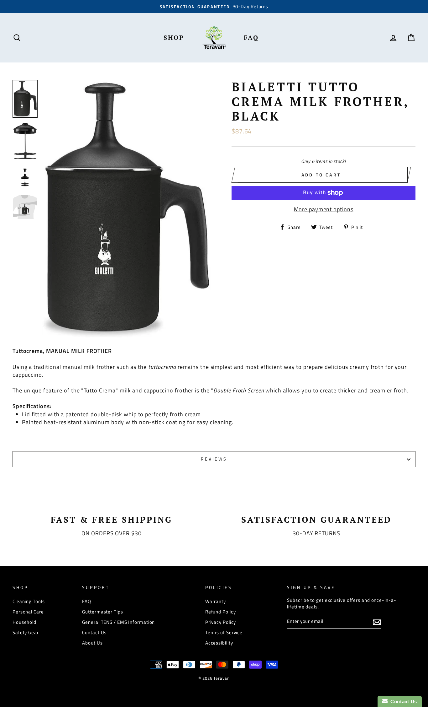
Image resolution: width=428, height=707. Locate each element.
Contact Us (94, 632)
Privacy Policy (220, 622)
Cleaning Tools (29, 601)
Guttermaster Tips (102, 611)
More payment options (323, 209)
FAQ (251, 37)
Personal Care (28, 611)
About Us (92, 642)
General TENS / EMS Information (118, 622)
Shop (174, 37)
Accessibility (219, 642)
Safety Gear (26, 632)
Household (24, 622)
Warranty (215, 601)
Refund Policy (220, 611)
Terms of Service (224, 632)
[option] (214, 6)
